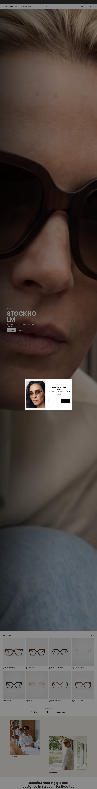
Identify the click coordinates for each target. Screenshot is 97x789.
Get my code (65, 401)
